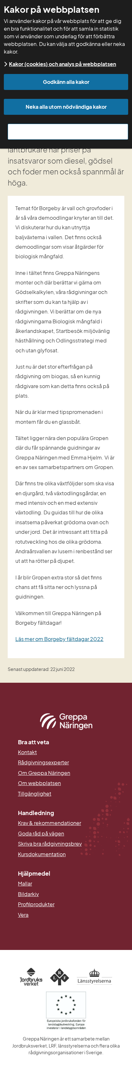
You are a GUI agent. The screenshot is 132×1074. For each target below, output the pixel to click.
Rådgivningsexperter (43, 762)
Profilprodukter (36, 904)
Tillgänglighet (34, 794)
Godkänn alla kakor (66, 81)
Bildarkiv (59, 894)
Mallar (25, 883)
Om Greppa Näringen (44, 773)
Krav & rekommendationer (49, 823)
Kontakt (27, 752)
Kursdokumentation (42, 854)
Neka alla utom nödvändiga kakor (66, 106)
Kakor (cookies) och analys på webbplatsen (62, 64)
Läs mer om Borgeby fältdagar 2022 (59, 639)
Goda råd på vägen (41, 833)
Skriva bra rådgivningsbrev (50, 844)
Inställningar (68, 131)
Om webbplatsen (39, 783)
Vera (23, 915)
